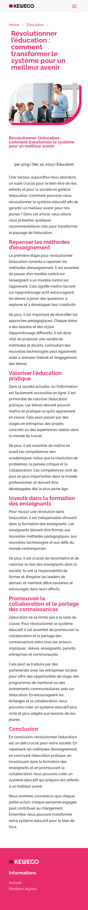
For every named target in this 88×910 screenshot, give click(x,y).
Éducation (35, 25)
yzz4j (25, 164)
